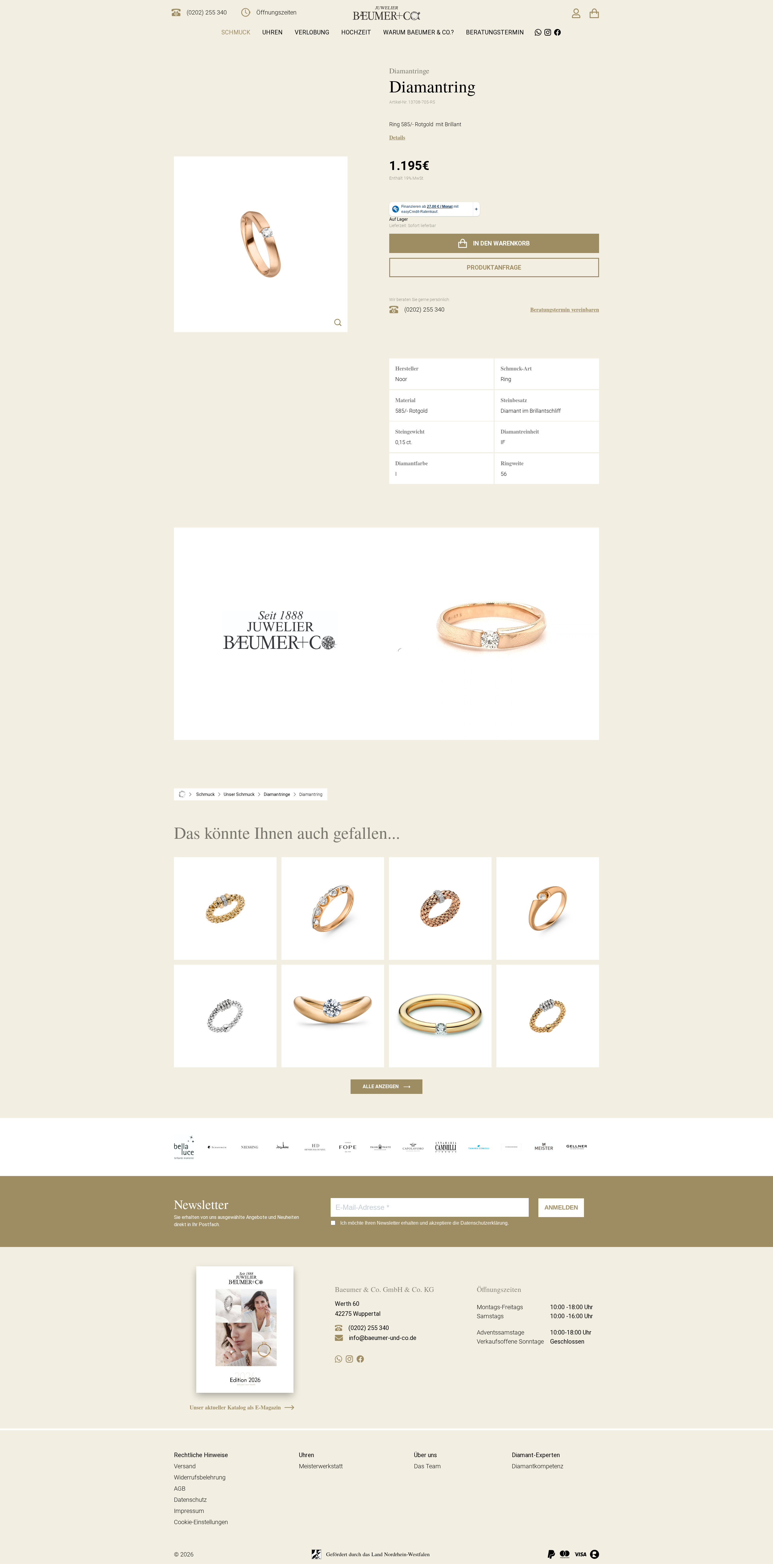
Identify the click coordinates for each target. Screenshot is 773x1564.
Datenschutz (190, 1499)
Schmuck (235, 32)
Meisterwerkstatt (321, 1466)
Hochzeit (356, 32)
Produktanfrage (494, 267)
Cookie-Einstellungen (201, 1522)
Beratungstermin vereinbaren (564, 309)
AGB (179, 1488)
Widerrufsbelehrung (200, 1477)
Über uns (425, 1455)
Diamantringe (277, 794)
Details (397, 137)
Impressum (189, 1510)
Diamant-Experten (536, 1455)
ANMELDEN (561, 1207)
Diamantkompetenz (537, 1466)
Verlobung (312, 32)
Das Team (427, 1466)
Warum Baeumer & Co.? (418, 32)
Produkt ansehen (225, 946)
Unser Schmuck (239, 794)
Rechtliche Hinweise (201, 1455)
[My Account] (576, 13)
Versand (185, 1466)
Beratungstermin (495, 32)
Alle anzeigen (386, 1086)
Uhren (272, 32)
